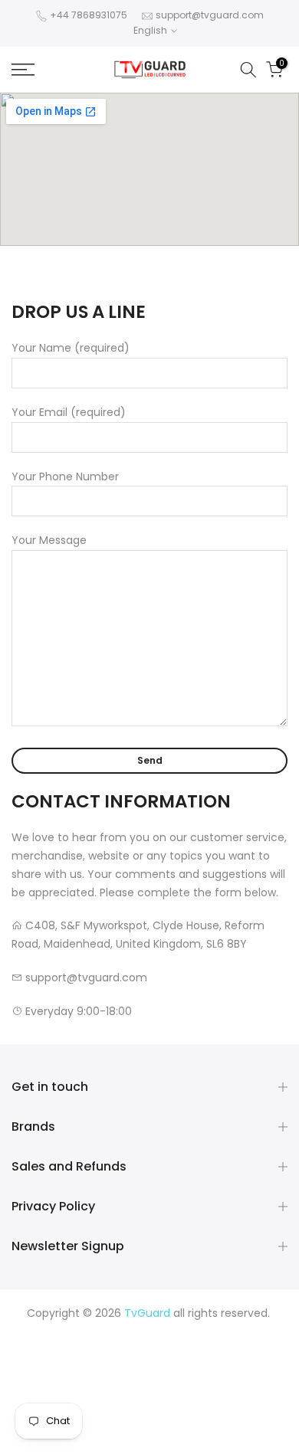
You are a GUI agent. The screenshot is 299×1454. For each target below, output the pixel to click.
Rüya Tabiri (61, 1330)
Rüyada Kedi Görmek (179, 1385)
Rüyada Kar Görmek (160, 1421)
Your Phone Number (65, 476)
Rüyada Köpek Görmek (153, 1404)
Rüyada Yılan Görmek (157, 1349)
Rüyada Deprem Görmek (131, 1367)
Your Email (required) (69, 412)
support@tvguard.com (210, 14)
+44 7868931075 (88, 14)
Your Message (49, 540)
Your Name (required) (71, 347)
